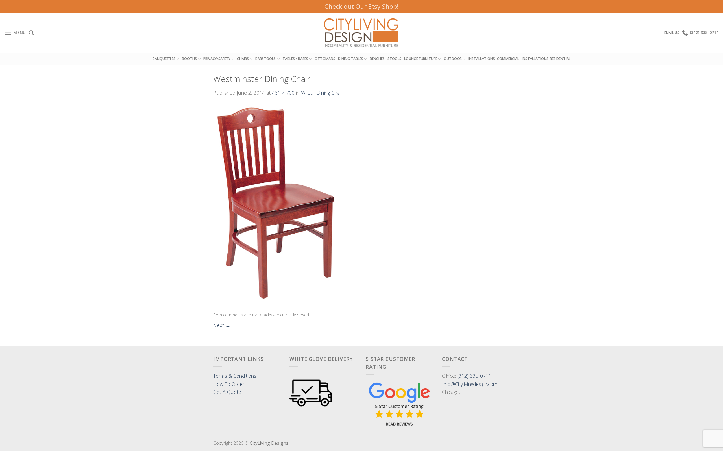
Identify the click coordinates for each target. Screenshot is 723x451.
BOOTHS (189, 58)
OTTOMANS (325, 58)
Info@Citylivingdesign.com (469, 384)
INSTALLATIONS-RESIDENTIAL (546, 58)
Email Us (671, 32)
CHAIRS (243, 58)
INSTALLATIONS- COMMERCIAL (493, 58)
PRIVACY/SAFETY (216, 58)
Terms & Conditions (234, 375)
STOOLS (394, 58)
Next (221, 325)
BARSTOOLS (265, 58)
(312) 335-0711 (474, 375)
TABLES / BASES (295, 58)
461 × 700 (283, 92)
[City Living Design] (361, 33)
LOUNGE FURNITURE (420, 58)
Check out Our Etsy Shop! (361, 6)
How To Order (228, 384)
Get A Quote (227, 392)
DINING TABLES (350, 58)
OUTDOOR (453, 58)
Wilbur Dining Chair (321, 92)
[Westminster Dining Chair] (278, 202)
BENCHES (377, 58)
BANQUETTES (164, 58)
